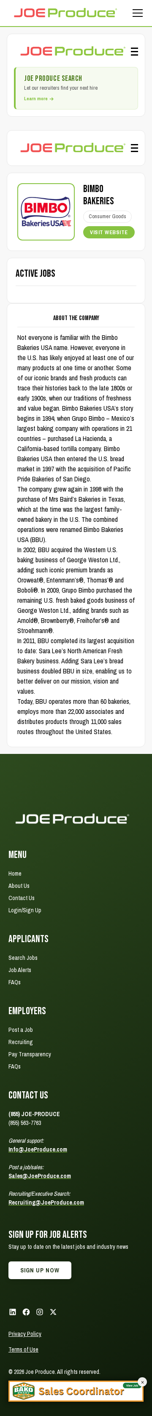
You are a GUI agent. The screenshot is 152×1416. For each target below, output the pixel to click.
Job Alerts (19, 970)
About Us (19, 886)
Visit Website (109, 232)
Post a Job (20, 1030)
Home (15, 873)
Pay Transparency (29, 1054)
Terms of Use (23, 1349)
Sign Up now (40, 1270)
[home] (65, 13)
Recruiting (20, 1042)
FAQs (14, 982)
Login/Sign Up (24, 910)
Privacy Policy (24, 1334)
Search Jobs (23, 958)
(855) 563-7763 (24, 1123)
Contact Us (21, 898)
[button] (136, 13)
